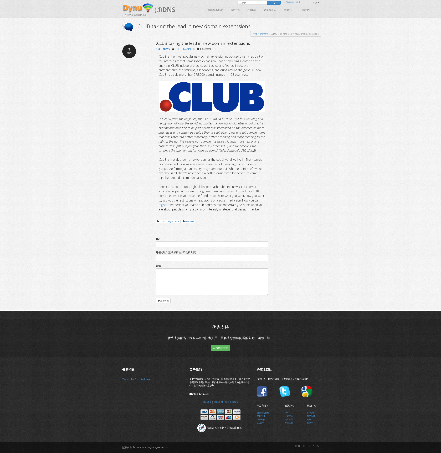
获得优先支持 (220, 347)
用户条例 (207, 402)
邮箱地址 (161, 252)
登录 (298, 2)
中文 (315, 2)
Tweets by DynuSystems (136, 379)
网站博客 (264, 33)
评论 (158, 265)
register (163, 205)
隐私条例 (218, 402)
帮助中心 (289, 9)
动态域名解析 (215, 9)
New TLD (189, 221)
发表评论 (164, 300)
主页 (255, 33)
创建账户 (290, 2)
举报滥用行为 (231, 402)
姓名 (158, 238)
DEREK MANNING (185, 49)
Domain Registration (170, 221)
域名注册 (235, 9)
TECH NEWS (163, 49)
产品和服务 (270, 9)
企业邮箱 (251, 9)
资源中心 (306, 9)
